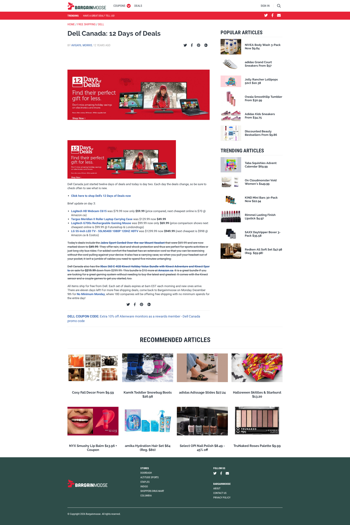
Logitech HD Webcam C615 (89, 211)
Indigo (144, 486)
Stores (144, 468)
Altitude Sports (149, 477)
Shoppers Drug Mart (152, 491)
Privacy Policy (221, 497)
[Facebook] (192, 45)
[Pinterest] (198, 45)
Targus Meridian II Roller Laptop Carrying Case (102, 219)
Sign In (265, 5)
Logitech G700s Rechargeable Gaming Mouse (101, 223)
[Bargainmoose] (86, 6)
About (216, 488)
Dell (101, 24)
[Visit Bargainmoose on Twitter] (266, 15)
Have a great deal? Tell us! (98, 15)
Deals (138, 5)
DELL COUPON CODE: (83, 316)
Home (71, 24)
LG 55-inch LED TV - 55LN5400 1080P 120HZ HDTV (104, 231)
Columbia (146, 495)
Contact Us (219, 493)
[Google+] (206, 45)
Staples (144, 481)
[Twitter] (185, 45)
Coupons (119, 5)
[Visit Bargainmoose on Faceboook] (272, 15)
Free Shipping (86, 24)
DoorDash (146, 472)
